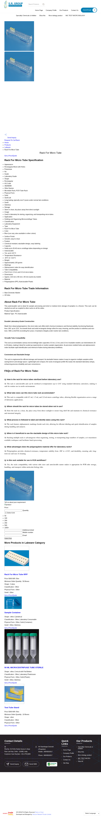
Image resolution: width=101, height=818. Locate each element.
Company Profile (51, 10)
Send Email (87, 10)
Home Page (39, 10)
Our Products (63, 10)
